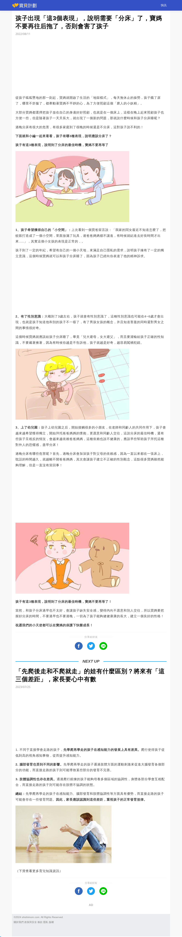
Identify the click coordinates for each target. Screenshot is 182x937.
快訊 (164, 5)
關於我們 (19, 922)
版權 (51, 922)
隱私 (45, 922)
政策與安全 (30, 922)
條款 (40, 922)
